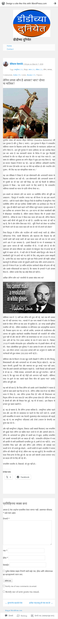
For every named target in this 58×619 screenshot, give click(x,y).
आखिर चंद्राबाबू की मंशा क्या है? (41, 602)
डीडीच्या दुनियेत (22, 39)
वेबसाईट (6, 564)
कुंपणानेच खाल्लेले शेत (13, 602)
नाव (5, 550)
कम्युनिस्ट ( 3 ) (18, 69)
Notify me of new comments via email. (21, 586)
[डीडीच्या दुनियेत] (31, 23)
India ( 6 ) (17, 75)
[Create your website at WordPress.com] (29, 3)
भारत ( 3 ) (32, 69)
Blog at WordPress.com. (13, 610)
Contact (10, 49)
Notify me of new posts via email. (22, 591)
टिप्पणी (6, 518)
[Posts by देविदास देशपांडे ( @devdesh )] (5, 64)
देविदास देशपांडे (16, 63)
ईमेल (5, 557)
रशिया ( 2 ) (39, 69)
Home (9, 46)
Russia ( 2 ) (31, 75)
